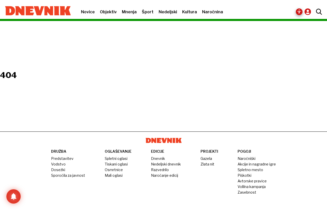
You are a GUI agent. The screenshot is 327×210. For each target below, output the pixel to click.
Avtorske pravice (252, 181)
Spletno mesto (250, 170)
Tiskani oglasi (116, 164)
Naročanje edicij (164, 175)
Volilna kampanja (252, 186)
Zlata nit (207, 164)
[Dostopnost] (299, 11)
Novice (88, 11)
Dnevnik (158, 158)
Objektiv (108, 11)
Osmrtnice (114, 170)
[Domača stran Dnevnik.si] (35, 11)
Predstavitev (62, 158)
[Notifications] (13, 196)
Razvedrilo (160, 170)
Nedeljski (168, 11)
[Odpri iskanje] (317, 12)
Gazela (206, 158)
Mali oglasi (114, 175)
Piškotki (244, 175)
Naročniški (246, 158)
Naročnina (212, 11)
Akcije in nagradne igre (257, 164)
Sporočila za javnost (68, 175)
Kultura (189, 11)
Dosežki (58, 170)
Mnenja (129, 11)
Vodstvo (58, 164)
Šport (148, 11)
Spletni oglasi (116, 158)
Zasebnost (247, 192)
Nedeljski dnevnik (166, 164)
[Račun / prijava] (309, 11)
